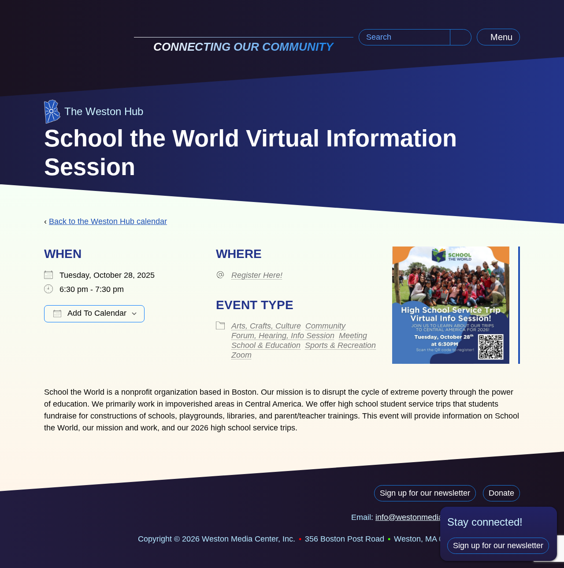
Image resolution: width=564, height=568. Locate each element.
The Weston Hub (103, 111)
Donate (501, 493)
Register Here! (256, 275)
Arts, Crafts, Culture (266, 325)
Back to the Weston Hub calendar (108, 221)
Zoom (241, 355)
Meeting (353, 335)
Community (325, 325)
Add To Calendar (96, 313)
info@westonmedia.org (415, 517)
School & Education (266, 345)
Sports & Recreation (340, 345)
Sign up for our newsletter (425, 493)
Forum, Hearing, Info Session (282, 335)
